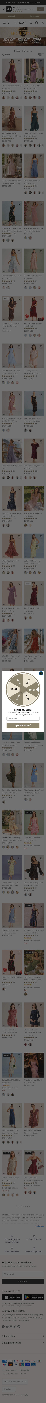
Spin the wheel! (23, 725)
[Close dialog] (41, 673)
